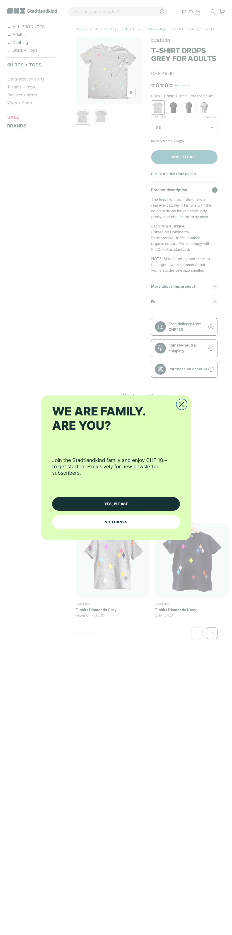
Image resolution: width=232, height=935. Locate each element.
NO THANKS (116, 522)
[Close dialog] (181, 404)
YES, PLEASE (116, 504)
